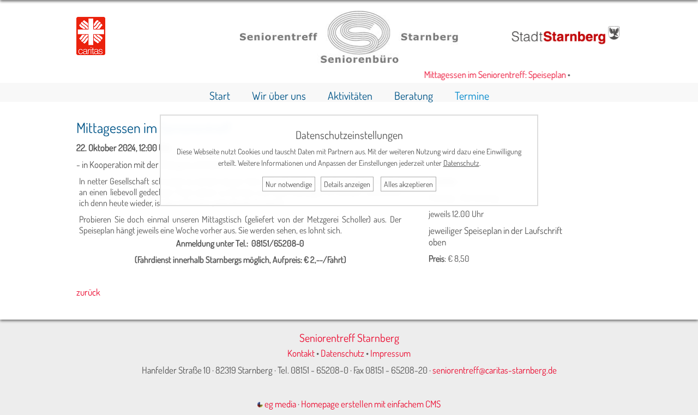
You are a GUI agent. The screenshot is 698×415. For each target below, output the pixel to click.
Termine (472, 95)
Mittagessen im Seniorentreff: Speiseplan (491, 74)
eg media (279, 404)
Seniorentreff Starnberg (349, 337)
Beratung (413, 95)
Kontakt (301, 353)
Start (219, 95)
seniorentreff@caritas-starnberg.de (494, 370)
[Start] (349, 59)
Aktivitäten (350, 95)
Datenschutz (342, 353)
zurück (88, 292)
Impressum (390, 353)
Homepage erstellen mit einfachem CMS (371, 404)
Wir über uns (279, 95)
